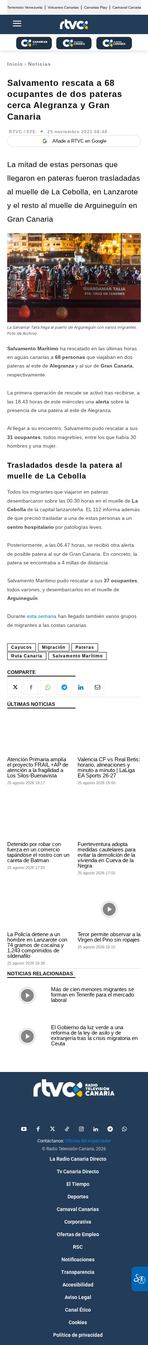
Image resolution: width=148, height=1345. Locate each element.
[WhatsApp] (47, 687)
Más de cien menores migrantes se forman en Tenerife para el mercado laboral (92, 994)
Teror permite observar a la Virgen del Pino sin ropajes (109, 937)
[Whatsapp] (124, 1129)
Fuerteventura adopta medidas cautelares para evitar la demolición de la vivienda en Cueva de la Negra (106, 855)
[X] (14, 687)
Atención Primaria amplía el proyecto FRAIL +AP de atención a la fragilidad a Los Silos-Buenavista (37, 767)
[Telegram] (64, 687)
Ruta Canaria (26, 655)
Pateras (84, 647)
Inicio (15, 64)
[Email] (97, 687)
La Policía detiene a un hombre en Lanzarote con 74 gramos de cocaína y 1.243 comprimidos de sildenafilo (37, 945)
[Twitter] (52, 1129)
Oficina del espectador (88, 1140)
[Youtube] (23, 1129)
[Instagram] (81, 1129)
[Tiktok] (66, 1129)
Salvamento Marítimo (77, 655)
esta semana (41, 616)
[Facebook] (31, 687)
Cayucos (21, 647)
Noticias (39, 64)
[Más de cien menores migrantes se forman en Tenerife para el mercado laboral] (27, 995)
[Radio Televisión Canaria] (74, 1088)
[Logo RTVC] (74, 25)
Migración (53, 647)
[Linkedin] (80, 687)
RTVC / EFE (22, 132)
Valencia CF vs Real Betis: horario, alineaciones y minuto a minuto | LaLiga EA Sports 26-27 (109, 767)
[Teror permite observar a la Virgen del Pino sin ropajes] (109, 909)
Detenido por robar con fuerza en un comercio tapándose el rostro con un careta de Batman (38, 852)
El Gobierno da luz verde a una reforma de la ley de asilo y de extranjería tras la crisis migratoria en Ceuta (94, 1035)
